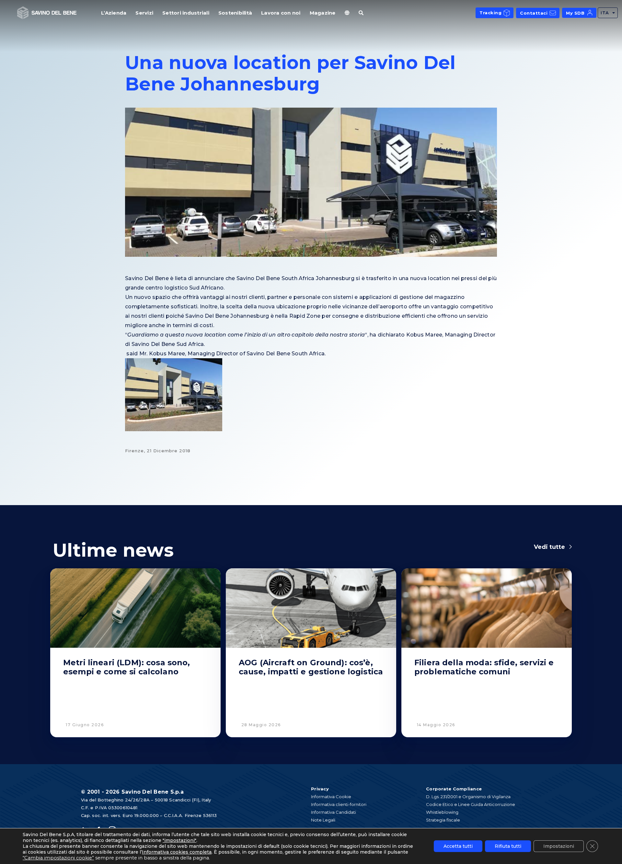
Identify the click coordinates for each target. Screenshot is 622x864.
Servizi (144, 13)
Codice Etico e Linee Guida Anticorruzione (470, 804)
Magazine (323, 13)
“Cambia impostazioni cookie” (58, 858)
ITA (605, 12)
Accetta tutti (458, 846)
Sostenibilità (235, 13)
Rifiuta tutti (508, 846)
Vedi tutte (549, 546)
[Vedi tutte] (570, 547)
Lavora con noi (281, 13)
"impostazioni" (179, 840)
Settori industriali (185, 13)
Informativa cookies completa (177, 852)
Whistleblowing (442, 812)
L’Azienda (113, 13)
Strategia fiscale (443, 820)
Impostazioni (558, 846)
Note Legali (323, 820)
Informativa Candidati (333, 812)
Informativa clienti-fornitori (338, 804)
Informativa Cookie (331, 796)
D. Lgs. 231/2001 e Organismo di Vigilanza (468, 796)
